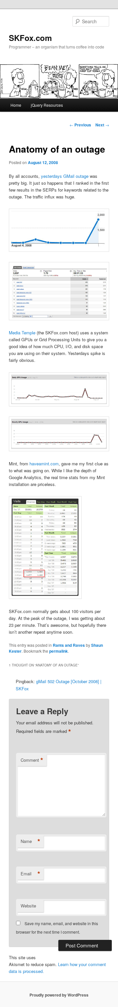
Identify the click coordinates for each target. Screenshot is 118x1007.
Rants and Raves (69, 645)
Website (28, 906)
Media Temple (22, 332)
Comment (32, 760)
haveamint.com (44, 463)
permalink (58, 651)
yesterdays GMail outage (64, 176)
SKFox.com (30, 37)
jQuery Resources (47, 105)
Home (15, 105)
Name (30, 841)
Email (30, 873)
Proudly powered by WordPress (59, 995)
